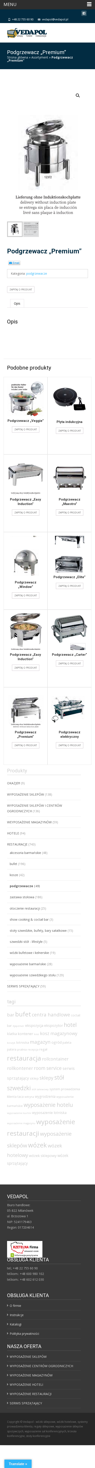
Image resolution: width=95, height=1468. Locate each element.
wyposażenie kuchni (19, 1113)
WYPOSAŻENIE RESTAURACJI (30, 1394)
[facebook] (84, 14)
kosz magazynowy (58, 1033)
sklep (34, 1078)
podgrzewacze (36, 273)
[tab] (17, 303)
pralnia (22, 1049)
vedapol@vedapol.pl (55, 19)
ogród (56, 1042)
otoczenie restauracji (25, 908)
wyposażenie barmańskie (28, 964)
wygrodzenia (45, 1096)
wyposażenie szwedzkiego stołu (33, 975)
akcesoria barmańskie (25, 853)
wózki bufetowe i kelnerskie (29, 953)
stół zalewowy (40, 1089)
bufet (13, 864)
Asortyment (39, 57)
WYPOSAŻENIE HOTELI (26, 1384)
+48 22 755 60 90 (22, 19)
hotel (70, 1024)
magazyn (40, 1041)
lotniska (22, 1042)
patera (11, 1049)
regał (43, 1049)
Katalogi (15, 1324)
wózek (37, 1145)
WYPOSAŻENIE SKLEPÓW (25, 794)
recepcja (33, 1049)
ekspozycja (34, 1025)
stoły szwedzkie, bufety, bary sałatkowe (38, 930)
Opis (17, 303)
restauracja (24, 1058)
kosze (14, 875)
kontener (25, 1033)
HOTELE (13, 833)
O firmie (15, 1306)
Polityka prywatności (24, 1333)
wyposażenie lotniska (49, 1112)
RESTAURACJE (17, 844)
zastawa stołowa (22, 897)
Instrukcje (17, 1315)
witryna (29, 1097)
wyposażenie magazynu (21, 1123)
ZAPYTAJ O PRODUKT (21, 289)
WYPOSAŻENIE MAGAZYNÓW (31, 1375)
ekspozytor (53, 1025)
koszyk (11, 1042)
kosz (36, 1034)
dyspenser (18, 1026)
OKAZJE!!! (13, 783)
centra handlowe (51, 1014)
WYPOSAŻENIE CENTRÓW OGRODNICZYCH (41, 1366)
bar (10, 1015)
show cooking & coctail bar (29, 919)
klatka (12, 1033)
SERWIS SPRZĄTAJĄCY (23, 986)
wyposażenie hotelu (48, 1104)
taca (20, 1096)
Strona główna (17, 57)
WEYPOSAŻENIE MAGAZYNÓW (29, 822)
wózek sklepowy (43, 1155)
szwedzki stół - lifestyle (26, 942)
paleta (67, 1042)
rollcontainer (55, 1059)
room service (48, 1068)
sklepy (46, 1078)
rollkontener (20, 1068)
